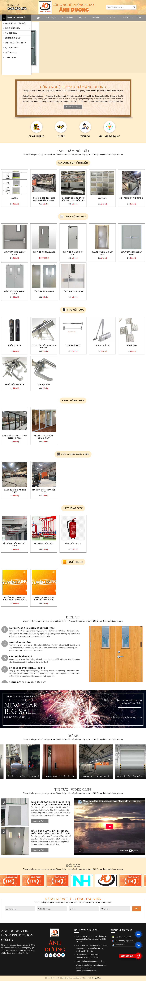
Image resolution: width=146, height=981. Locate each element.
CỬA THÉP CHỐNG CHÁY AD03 (102, 253)
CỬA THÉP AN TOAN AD (44, 291)
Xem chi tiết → (39, 821)
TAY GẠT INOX (44, 384)
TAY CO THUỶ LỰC (102, 345)
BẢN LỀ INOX (131, 345)
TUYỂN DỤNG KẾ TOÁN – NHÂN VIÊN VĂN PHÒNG (43, 598)
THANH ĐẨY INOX (73, 345)
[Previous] (36, 47)
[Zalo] (138, 945)
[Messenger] (138, 934)
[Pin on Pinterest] (59, 955)
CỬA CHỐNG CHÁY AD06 (73, 291)
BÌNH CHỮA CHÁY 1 (73, 543)
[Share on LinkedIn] (63, 955)
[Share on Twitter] (50, 955)
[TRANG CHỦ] (38, 17)
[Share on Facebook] (46, 955)
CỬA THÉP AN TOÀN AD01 (44, 252)
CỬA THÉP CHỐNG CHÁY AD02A (14, 253)
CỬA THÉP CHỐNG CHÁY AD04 (131, 253)
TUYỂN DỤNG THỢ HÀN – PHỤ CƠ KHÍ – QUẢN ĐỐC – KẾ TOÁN (14, 598)
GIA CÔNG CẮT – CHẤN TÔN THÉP (44, 491)
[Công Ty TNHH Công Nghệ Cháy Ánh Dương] (45, 7)
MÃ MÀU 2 (102, 198)
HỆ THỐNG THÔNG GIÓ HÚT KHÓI (14, 544)
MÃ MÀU (14, 198)
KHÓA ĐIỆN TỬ (14, 345)
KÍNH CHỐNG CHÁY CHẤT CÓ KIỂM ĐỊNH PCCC (14, 437)
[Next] (141, 47)
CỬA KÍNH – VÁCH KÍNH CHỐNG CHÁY (43, 437)
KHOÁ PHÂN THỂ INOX (14, 384)
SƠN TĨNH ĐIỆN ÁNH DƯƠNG (131, 198)
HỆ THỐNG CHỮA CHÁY (44, 543)
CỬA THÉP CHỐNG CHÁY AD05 (14, 292)
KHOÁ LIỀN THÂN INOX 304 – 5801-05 (44, 346)
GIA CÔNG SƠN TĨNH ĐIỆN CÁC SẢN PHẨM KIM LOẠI (44, 199)
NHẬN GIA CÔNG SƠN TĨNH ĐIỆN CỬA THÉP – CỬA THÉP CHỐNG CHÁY (73, 199)
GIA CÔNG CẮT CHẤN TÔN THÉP (15, 491)
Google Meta (96, 978)
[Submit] (134, 7)
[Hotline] (138, 956)
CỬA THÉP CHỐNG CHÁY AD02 (73, 253)
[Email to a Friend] (55, 955)
